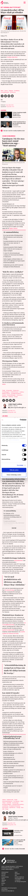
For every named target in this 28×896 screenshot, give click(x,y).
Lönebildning (5, 806)
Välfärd (4, 799)
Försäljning (16, 90)
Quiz (2, 884)
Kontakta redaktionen (19, 877)
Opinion (3, 878)
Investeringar (15, 802)
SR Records (13, 92)
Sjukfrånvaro (12, 807)
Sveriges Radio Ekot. (12, 57)
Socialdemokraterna (16, 393)
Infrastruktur (9, 390)
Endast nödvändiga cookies (14, 474)
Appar (16, 872)
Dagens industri (13, 228)
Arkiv (16, 875)
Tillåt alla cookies (14, 470)
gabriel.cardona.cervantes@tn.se (19, 820)
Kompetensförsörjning (14, 806)
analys (4, 384)
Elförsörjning (5, 807)
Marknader (5, 396)
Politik (3, 390)
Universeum (20, 395)
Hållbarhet (3, 880)
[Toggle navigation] (25, 2)
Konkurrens (16, 390)
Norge (6, 809)
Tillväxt (4, 802)
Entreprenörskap (5, 877)
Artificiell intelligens (7, 804)
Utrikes (3, 881)
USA (3, 809)
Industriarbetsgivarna (7, 801)
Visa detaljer (20, 465)
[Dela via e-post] (12, 96)
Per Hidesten (16, 801)
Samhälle (9, 802)
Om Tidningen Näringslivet (20, 881)
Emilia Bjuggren (6, 392)
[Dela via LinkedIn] (8, 96)
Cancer (6, 90)
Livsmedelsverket (5, 92)
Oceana (4, 395)
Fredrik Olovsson (15, 392)
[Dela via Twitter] (5, 96)
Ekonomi (3, 875)
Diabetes (11, 90)
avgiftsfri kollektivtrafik (8, 630)
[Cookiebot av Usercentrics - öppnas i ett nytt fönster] (20, 420)
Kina (22, 807)
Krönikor (3, 883)
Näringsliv (3, 873)
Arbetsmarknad (4, 872)
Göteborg (11, 396)
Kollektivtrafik (10, 799)
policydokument (18, 560)
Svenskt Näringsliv (11, 395)
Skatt (2, 90)
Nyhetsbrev (17, 873)
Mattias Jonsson (6, 393)
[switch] (24, 450)
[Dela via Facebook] (2, 96)
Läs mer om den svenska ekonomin (15, 848)
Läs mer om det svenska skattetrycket (14, 130)
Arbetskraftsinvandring (18, 804)
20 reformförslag (9, 590)
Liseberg (22, 392)
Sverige (16, 396)
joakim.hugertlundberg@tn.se (18, 407)
